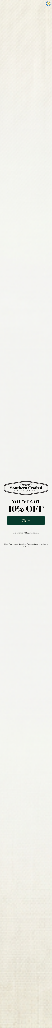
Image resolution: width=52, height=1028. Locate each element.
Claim (26, 520)
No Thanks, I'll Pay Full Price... (26, 532)
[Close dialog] (48, 3)
